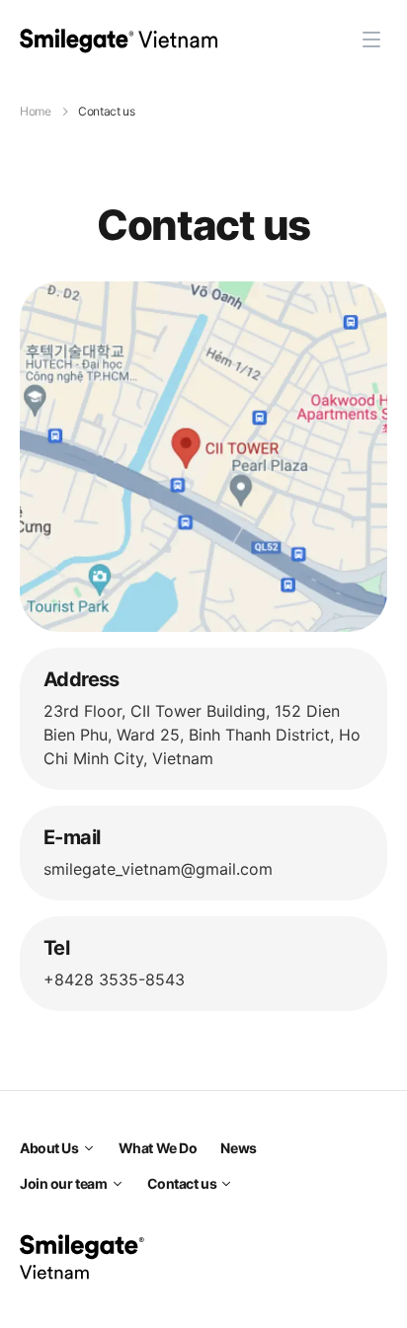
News (238, 1147)
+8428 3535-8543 (114, 979)
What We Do (158, 1147)
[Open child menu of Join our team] (117, 1184)
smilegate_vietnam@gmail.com (158, 869)
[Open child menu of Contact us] (226, 1184)
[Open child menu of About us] (89, 1148)
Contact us (182, 1183)
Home (35, 111)
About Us (49, 1147)
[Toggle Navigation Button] (371, 39)
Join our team (64, 1183)
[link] (118, 39)
